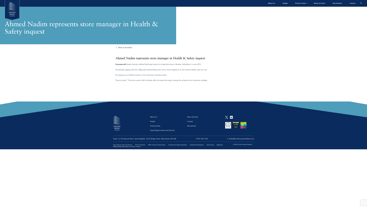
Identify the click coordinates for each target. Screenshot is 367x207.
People (285, 3)
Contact (353, 3)
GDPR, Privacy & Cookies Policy (156, 145)
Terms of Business (140, 145)
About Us (271, 3)
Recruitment (337, 3)
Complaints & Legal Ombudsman (177, 145)
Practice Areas (300, 3)
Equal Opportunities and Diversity (162, 130)
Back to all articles (125, 47)
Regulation (220, 145)
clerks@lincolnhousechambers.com (241, 139)
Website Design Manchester (121, 146)
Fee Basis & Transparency (197, 145)
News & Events (319, 3)
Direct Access (210, 145)
